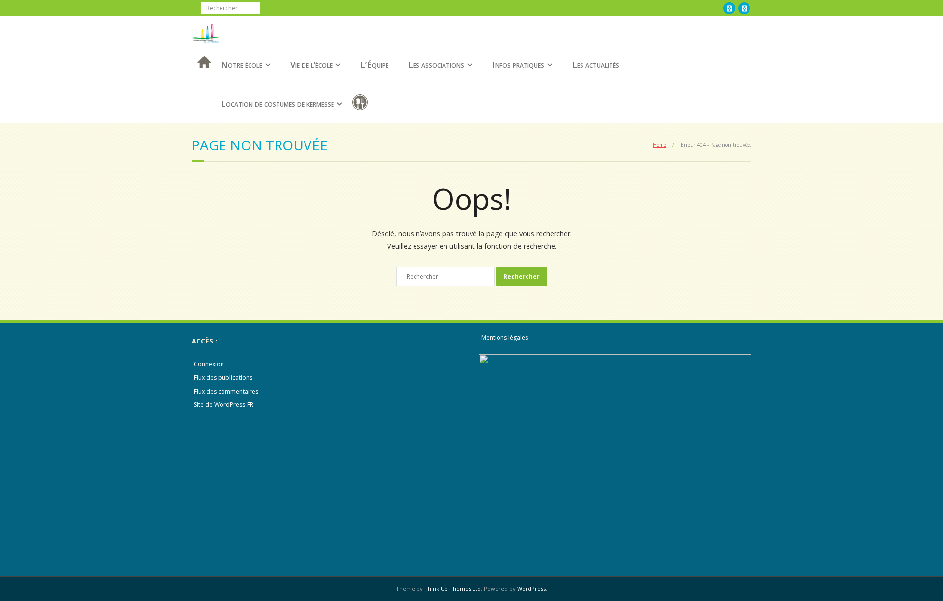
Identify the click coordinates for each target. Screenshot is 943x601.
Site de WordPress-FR (223, 405)
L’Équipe (374, 64)
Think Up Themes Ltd (452, 588)
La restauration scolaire (362, 104)
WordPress (531, 588)
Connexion (209, 364)
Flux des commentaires (226, 391)
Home (659, 145)
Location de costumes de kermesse (277, 103)
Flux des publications (223, 377)
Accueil (201, 75)
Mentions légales (504, 337)
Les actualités (595, 64)
